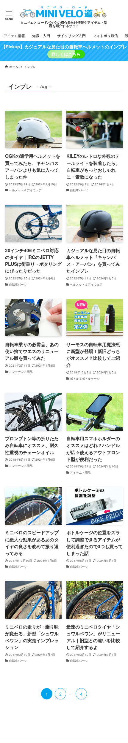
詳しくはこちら (66, 54)
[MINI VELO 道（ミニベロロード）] (63, 12)
